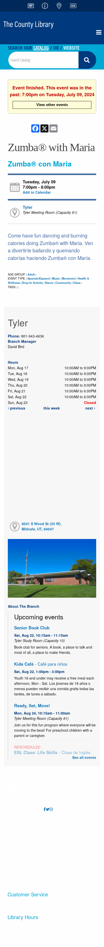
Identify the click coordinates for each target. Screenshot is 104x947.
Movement (69, 278)
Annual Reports (72, 825)
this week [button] (51, 408)
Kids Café (40, 664)
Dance (49, 283)
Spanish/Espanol (39, 278)
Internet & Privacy (25, 866)
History (25, 876)
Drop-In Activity (32, 283)
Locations (25, 835)
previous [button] (17, 408)
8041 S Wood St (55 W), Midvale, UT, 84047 (42, 526)
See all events (84, 757)
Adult (31, 274)
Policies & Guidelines (25, 856)
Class (76, 283)
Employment (71, 835)
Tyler (27, 207)
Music (56, 278)
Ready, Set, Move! (32, 705)
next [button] (89, 408)
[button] (98, 32)
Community (63, 283)
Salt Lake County (71, 866)
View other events (52, 105)
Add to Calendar (37, 192)
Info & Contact (25, 846)
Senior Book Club (31, 628)
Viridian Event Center (71, 856)
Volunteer (71, 846)
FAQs (25, 825)
